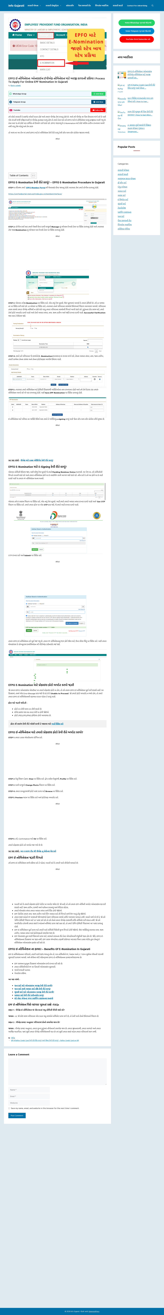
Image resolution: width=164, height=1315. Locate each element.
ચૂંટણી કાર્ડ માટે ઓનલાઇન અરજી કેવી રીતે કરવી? (34, 992)
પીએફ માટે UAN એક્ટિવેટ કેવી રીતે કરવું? (37, 460)
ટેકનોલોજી (122, 207)
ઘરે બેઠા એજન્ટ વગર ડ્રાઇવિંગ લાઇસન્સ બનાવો (33, 998)
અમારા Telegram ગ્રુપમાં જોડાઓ (138, 31)
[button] (152, 5)
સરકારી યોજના (33, 5)
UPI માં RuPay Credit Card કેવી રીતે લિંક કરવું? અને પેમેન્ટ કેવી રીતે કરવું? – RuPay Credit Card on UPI (45, 1040)
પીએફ (13, 1038)
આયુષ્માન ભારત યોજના (127, 178)
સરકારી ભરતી (118, 5)
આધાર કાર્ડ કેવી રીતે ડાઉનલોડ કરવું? (29, 995)
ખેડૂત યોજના (122, 186)
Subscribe (99, 110)
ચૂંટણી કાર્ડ (122, 203)
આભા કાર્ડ (122, 195)
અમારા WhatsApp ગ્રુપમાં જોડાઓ (138, 23)
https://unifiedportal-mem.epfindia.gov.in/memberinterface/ (35, 193)
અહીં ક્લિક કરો (57, 723)
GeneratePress (94, 1311)
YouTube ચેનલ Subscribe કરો (138, 39)
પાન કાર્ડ (121, 216)
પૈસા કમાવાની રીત (84, 5)
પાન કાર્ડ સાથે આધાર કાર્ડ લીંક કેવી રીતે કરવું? (32, 988)
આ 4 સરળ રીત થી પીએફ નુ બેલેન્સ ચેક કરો (38, 851)
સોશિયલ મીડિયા (124, 228)
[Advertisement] (57, 156)
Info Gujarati (16, 5)
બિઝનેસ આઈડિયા (101, 5)
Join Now (99, 93)
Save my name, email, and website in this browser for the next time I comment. (45, 1108)
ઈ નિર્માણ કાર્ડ (123, 199)
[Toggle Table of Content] (31, 175)
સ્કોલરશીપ (70, 5)
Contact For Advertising (137, 5)
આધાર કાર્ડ (122, 191)
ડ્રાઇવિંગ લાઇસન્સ (124, 212)
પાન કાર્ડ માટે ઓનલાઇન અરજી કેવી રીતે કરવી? (33, 985)
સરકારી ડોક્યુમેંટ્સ (52, 5)
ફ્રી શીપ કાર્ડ (122, 182)
